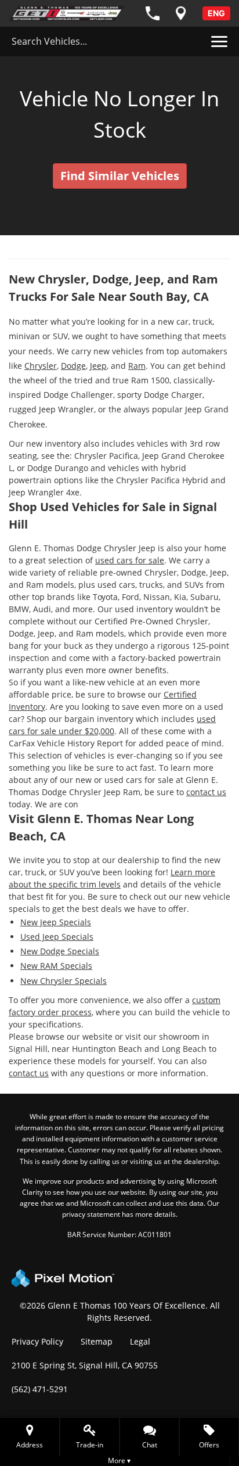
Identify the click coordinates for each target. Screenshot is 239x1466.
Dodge (73, 365)
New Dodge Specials (59, 951)
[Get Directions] (181, 13)
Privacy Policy (37, 1341)
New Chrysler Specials (63, 980)
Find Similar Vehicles (119, 176)
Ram (137, 365)
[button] (149, 1437)
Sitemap (97, 1341)
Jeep (98, 365)
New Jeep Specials (55, 922)
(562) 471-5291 (40, 1389)
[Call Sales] (153, 13)
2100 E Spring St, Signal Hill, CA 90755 (85, 1365)
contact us (206, 791)
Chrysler (40, 365)
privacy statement (91, 1214)
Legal (140, 1341)
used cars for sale (129, 560)
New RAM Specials (56, 965)
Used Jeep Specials (56, 936)
